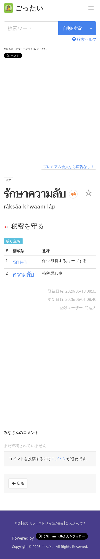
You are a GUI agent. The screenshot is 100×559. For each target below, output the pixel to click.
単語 (18, 523)
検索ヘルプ (86, 39)
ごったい (48, 546)
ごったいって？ (75, 523)
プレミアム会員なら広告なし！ (68, 166)
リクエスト (37, 523)
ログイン (59, 458)
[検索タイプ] (91, 28)
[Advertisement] (50, 112)
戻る (20, 483)
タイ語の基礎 (55, 523)
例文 (25, 523)
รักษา (20, 262)
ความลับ (23, 275)
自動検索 (72, 28)
